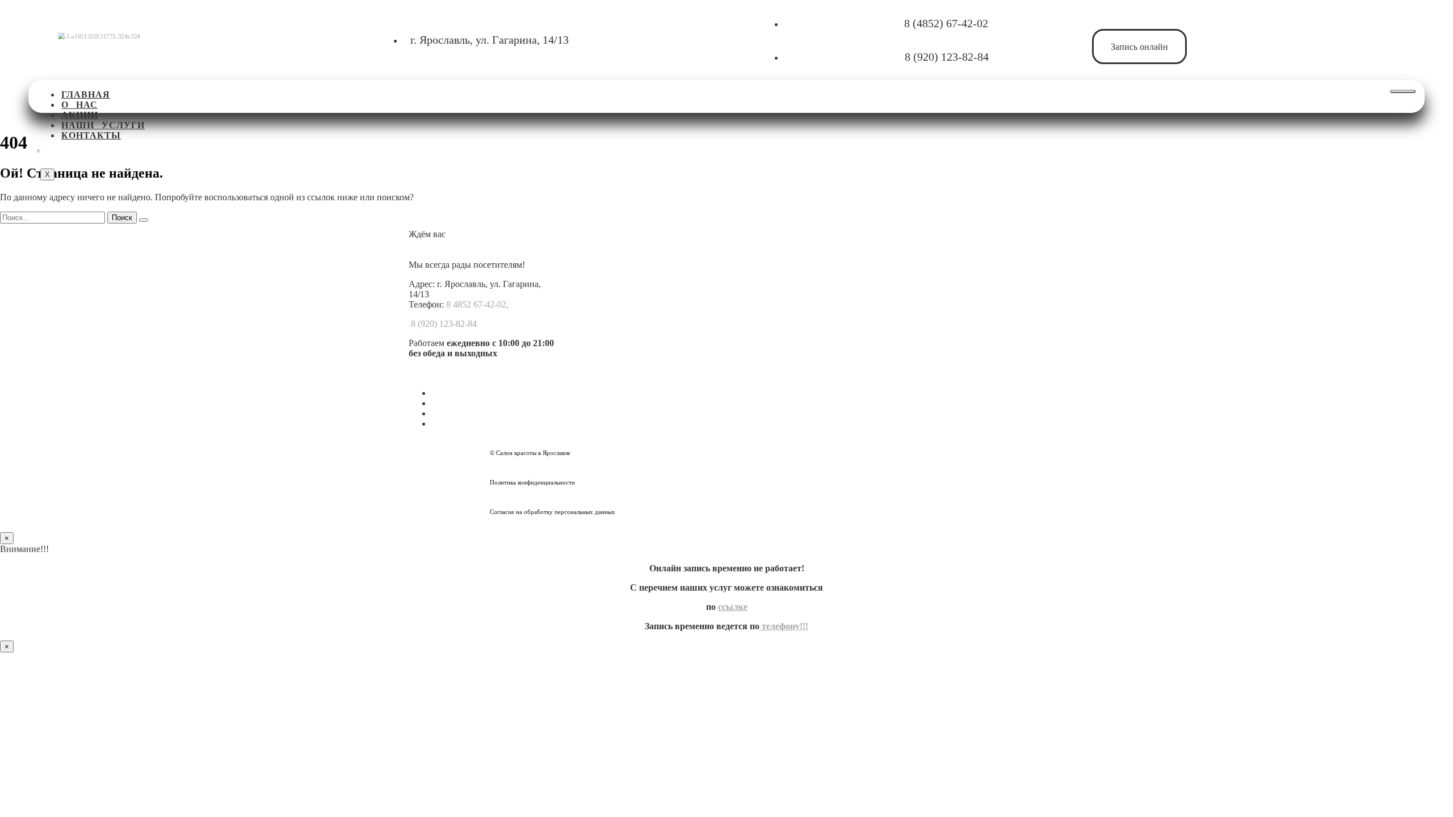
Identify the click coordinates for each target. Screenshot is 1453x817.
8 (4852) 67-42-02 (946, 23)
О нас (79, 105)
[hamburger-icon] (1403, 91)
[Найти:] (53, 217)
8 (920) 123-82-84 (947, 56)
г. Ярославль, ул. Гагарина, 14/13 (489, 39)
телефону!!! (783, 626)
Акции (79, 115)
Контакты (91, 135)
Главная (85, 94)
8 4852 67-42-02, (477, 304)
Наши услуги (103, 125)
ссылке (733, 607)
